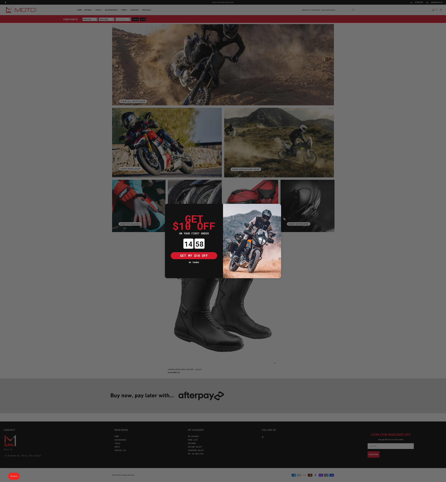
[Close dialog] (168, 207)
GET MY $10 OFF (194, 255)
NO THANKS (194, 262)
